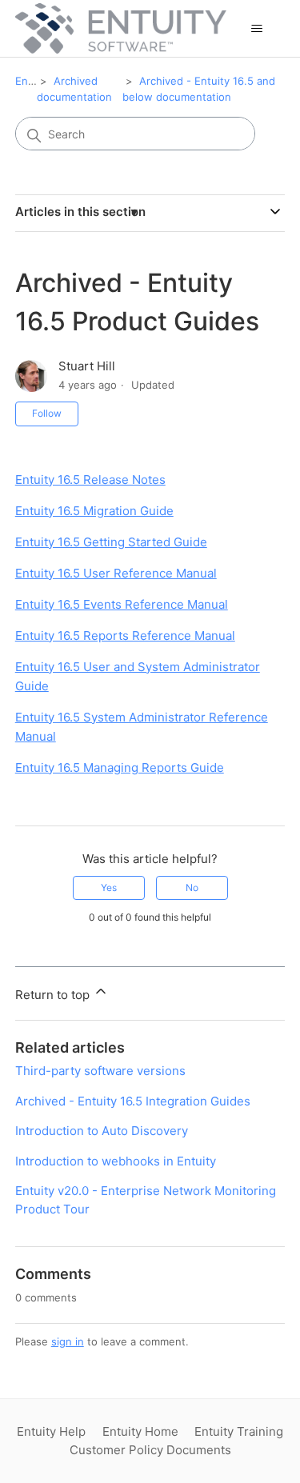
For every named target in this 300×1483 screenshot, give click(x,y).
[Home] (120, 28)
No (192, 887)
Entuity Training (238, 1431)
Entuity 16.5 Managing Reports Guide (119, 767)
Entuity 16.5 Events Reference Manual (121, 604)
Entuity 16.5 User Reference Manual (116, 573)
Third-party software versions (100, 1070)
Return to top (54, 994)
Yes (109, 887)
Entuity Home (140, 1431)
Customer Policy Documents (150, 1449)
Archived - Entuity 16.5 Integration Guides (132, 1101)
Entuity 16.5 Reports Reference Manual (125, 635)
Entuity (32, 80)
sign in (67, 1341)
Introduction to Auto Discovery (101, 1130)
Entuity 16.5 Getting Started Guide (111, 542)
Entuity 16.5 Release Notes (90, 479)
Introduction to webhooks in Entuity (115, 1161)
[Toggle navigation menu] (256, 29)
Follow (47, 413)
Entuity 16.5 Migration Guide (94, 510)
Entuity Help (51, 1431)
